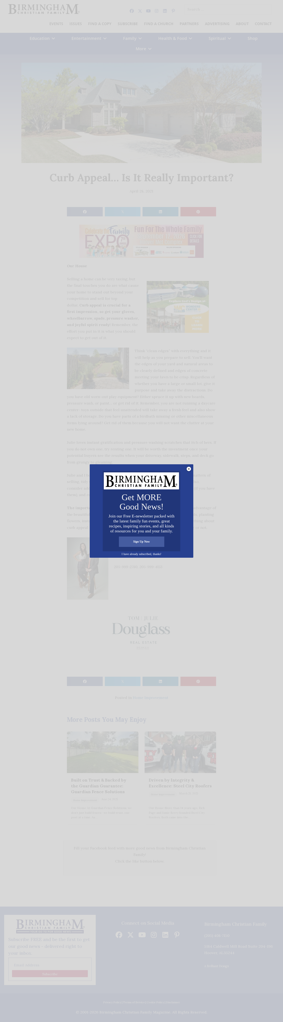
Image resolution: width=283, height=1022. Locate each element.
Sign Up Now (141, 541)
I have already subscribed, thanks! (141, 554)
